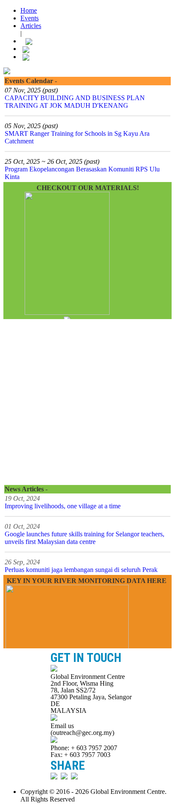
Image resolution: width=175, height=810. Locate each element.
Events (29, 18)
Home (28, 10)
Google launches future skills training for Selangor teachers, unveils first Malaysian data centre (84, 537)
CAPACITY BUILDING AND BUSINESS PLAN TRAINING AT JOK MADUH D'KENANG (75, 101)
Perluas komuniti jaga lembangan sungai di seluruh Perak (81, 569)
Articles (30, 25)
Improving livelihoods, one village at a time (63, 506)
